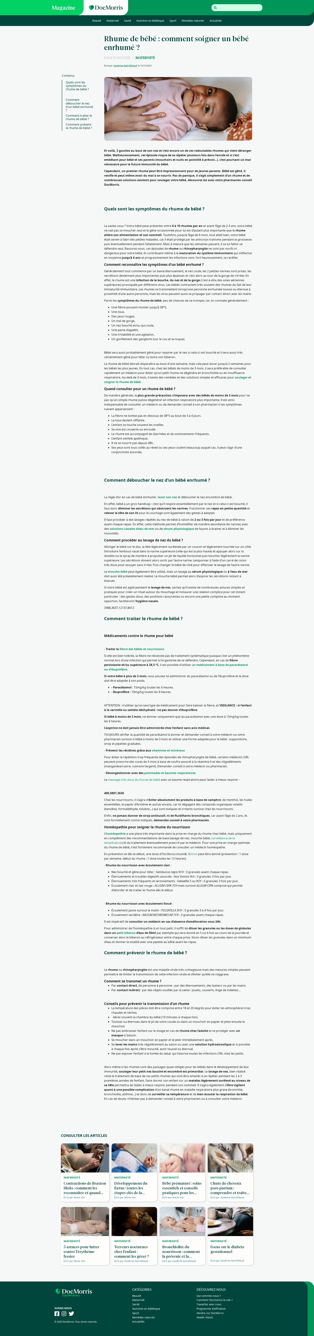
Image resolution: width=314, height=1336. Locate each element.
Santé (127, 20)
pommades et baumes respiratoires (170, 773)
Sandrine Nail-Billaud (125, 65)
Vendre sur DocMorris (210, 1313)
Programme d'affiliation (211, 1308)
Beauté (96, 20)
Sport (173, 20)
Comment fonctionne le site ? (215, 1300)
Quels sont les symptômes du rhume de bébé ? (77, 85)
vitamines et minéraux (168, 750)
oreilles (158, 425)
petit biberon (126, 933)
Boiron (192, 854)
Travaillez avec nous (209, 1304)
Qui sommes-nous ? (209, 1295)
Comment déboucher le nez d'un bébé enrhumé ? (79, 105)
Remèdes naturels (193, 20)
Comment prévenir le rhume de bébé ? (79, 126)
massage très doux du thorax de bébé (134, 780)
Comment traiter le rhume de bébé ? (79, 117)
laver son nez (167, 497)
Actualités (216, 20)
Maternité (112, 20)
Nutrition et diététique (150, 20)
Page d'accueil (117, 58)
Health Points (205, 1317)
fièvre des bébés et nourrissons (142, 649)
